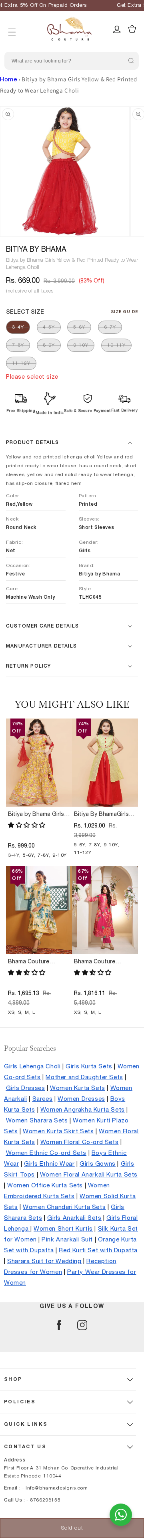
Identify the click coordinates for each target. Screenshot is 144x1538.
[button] (12, 22)
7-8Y (18, 345)
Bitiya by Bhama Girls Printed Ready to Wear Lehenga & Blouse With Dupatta (38, 814)
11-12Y (21, 363)
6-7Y (110, 327)
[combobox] (71, 61)
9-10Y (80, 345)
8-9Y (49, 345)
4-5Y (49, 327)
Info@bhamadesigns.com (57, 1488)
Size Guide (124, 312)
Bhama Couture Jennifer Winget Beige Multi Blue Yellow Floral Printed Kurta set (38, 962)
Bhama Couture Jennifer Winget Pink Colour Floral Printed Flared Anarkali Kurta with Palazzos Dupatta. (105, 962)
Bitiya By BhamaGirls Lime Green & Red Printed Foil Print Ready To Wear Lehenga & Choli (105, 814)
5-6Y (79, 327)
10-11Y (116, 345)
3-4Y (18, 327)
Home (8, 80)
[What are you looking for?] (131, 60)
